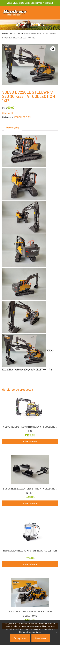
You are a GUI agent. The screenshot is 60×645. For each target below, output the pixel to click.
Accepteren (20, 638)
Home (5, 33)
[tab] (13, 127)
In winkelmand (30, 441)
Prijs (4, 107)
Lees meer (40, 638)
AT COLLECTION (17, 33)
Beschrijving (12, 127)
